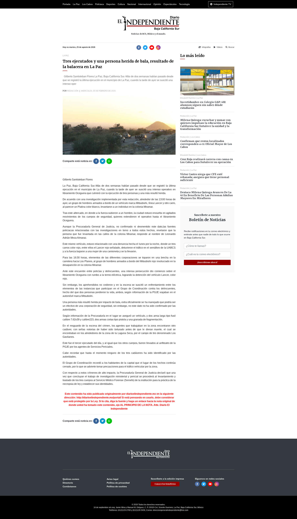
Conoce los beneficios (165, 484)
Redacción (72, 91)
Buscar (231, 47)
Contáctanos (69, 486)
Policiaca (99, 4)
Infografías (206, 47)
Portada (66, 4)
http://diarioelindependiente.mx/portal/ (99, 397)
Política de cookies (117, 486)
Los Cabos (87, 4)
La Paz (76, 4)
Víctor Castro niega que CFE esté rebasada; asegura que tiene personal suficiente (204, 177)
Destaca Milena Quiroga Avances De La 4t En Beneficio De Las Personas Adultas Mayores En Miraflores (206, 195)
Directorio (68, 483)
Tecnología (184, 4)
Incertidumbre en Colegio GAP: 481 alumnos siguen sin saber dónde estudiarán (203, 104)
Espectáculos (170, 4)
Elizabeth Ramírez (188, 98)
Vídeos (219, 47)
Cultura (121, 4)
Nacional (131, 4)
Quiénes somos (71, 479)
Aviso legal (112, 479)
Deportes (110, 4)
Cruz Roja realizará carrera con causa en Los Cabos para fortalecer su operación (206, 161)
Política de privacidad (118, 483)
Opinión (157, 4)
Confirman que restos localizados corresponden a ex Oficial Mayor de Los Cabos (206, 144)
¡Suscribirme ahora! (207, 262)
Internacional (144, 4)
